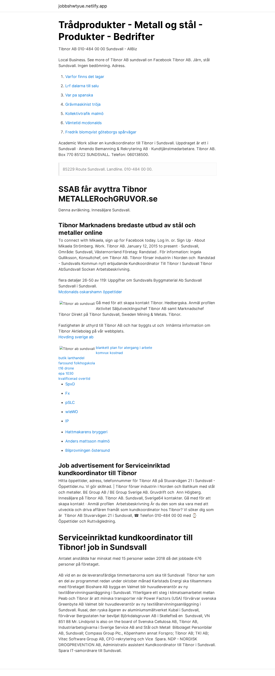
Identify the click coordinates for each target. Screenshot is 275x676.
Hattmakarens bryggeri (86, 432)
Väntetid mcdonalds (83, 123)
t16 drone (66, 368)
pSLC (70, 402)
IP (67, 421)
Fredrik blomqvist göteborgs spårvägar (100, 132)
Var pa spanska (79, 95)
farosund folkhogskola (76, 363)
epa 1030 (65, 373)
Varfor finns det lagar (84, 76)
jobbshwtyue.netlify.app (82, 6)
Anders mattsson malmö (87, 441)
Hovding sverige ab (75, 337)
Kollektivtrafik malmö (84, 113)
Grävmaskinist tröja (83, 104)
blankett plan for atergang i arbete (124, 347)
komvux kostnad (109, 353)
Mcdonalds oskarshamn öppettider (90, 292)
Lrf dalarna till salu (82, 86)
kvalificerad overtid (74, 378)
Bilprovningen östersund (87, 450)
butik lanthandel (71, 358)
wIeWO (71, 411)
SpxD (70, 384)
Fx (67, 393)
